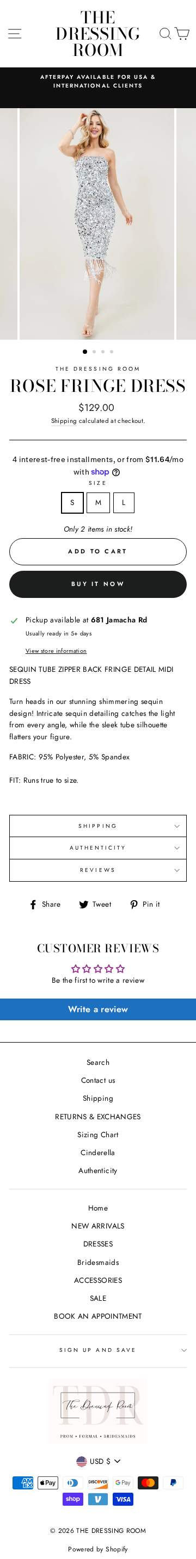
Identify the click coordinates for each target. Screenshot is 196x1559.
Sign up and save (98, 1350)
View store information (56, 650)
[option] (98, 82)
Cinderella (98, 1152)
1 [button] (85, 352)
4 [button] (112, 353)
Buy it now (98, 583)
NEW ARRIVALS (97, 1225)
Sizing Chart (97, 1134)
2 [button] (95, 353)
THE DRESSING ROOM (98, 33)
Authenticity (97, 1170)
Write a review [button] (98, 1009)
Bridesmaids (98, 1262)
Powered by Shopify (97, 1549)
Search (98, 1062)
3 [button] (104, 353)
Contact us (98, 1080)
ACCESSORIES (98, 1280)
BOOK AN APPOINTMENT (98, 1316)
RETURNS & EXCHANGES (97, 1116)
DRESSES (98, 1243)
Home (98, 1207)
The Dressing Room (98, 369)
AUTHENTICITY (98, 848)
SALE (98, 1298)
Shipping (64, 420)
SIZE (98, 483)
